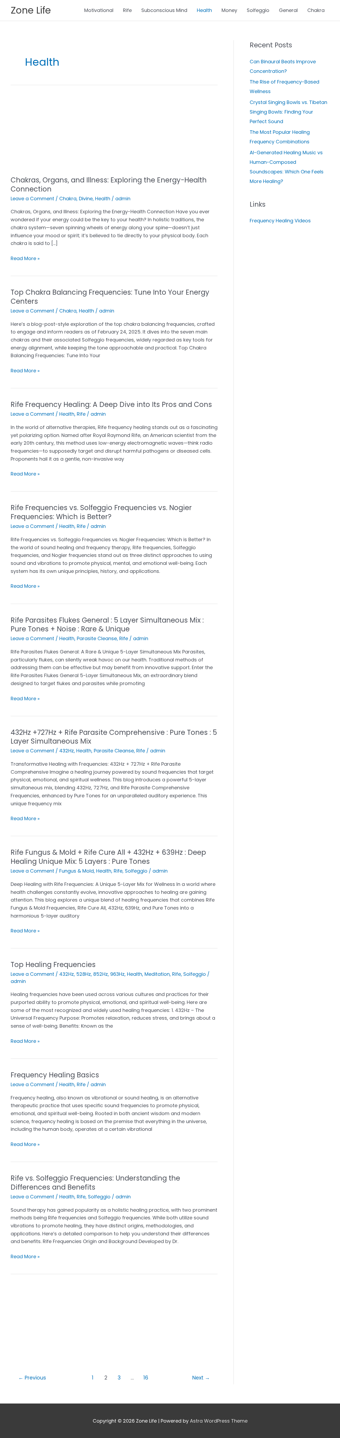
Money (229, 10)
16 (145, 1377)
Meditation (157, 974)
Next (201, 1377)
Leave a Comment (32, 198)
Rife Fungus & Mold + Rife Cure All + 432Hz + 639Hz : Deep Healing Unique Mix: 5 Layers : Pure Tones (108, 857)
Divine (86, 198)
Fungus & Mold (76, 871)
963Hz (117, 974)
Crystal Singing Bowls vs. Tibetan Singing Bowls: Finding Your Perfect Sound (288, 112)
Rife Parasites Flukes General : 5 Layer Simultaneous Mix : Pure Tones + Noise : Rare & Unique (107, 624)
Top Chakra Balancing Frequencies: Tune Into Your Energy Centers (110, 296)
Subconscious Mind (164, 10)
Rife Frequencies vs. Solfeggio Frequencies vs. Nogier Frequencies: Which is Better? (101, 512)
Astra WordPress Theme (219, 1421)
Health (204, 10)
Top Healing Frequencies (53, 964)
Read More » (25, 258)
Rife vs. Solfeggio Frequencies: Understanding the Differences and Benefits (95, 1182)
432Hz (66, 750)
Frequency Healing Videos (280, 220)
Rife (127, 10)
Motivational (98, 10)
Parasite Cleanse (97, 638)
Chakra (316, 10)
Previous (32, 1377)
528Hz (83, 974)
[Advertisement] (114, 136)
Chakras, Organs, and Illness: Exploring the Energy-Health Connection (109, 184)
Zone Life (31, 10)
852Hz (100, 974)
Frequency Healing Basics (55, 1075)
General (288, 10)
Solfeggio (258, 10)
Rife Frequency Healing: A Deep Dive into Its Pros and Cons (111, 404)
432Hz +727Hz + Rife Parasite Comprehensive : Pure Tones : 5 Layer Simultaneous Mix (114, 737)
